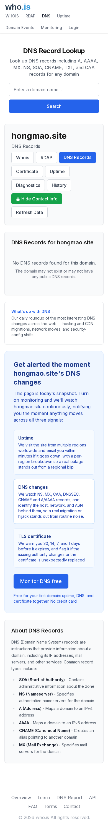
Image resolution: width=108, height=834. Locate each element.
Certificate (27, 171)
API (93, 797)
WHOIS (12, 16)
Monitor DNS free (41, 581)
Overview (21, 797)
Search (54, 106)
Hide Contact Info (39, 199)
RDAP (30, 16)
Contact (72, 806)
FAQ (32, 806)
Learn (44, 797)
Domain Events (20, 27)
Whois (22, 157)
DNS (46, 16)
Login (74, 27)
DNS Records (77, 157)
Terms (50, 806)
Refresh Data (29, 212)
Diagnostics (28, 185)
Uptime (64, 16)
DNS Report (69, 797)
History (59, 185)
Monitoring (51, 27)
